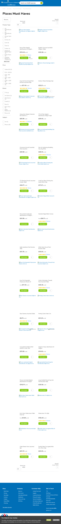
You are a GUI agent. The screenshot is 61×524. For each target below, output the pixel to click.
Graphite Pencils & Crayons (8, 58)
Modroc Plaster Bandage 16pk (45, 81)
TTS (7, 92)
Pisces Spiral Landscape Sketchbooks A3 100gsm (26, 214)
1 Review (29, 55)
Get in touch (21, 493)
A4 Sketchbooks (8, 33)
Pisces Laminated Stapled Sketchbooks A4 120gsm (26, 380)
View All (56, 19)
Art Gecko (8, 95)
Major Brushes (8, 110)
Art (6, 121)
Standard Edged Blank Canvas (45, 214)
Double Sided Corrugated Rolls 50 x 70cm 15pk (46, 447)
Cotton (7, 48)
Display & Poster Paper (8, 52)
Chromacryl (8, 98)
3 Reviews (29, 121)
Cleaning (6, 503)
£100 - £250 (8, 81)
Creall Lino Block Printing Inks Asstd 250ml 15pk (45, 181)
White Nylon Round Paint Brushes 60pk (44, 247)
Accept (48, 520)
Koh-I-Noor (7, 107)
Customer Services (37, 495)
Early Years (6, 491)
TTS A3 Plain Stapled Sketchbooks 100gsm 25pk (45, 114)
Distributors (20, 497)
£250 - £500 (8, 84)
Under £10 (8, 69)
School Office (6, 501)
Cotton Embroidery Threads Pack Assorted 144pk (45, 281)
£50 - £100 (7, 78)
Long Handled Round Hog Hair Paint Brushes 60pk (46, 380)
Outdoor (5, 499)
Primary (5, 493)
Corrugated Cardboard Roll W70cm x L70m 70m (26, 347)
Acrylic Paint (8, 37)
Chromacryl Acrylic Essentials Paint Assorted (27, 148)
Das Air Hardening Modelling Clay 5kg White (45, 148)
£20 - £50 (7, 75)
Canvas (7, 40)
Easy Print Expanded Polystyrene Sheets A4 (25, 281)
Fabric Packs (8, 55)
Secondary (6, 495)
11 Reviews (48, 154)
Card (7, 42)
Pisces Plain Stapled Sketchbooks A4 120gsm (26, 48)
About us (20, 491)
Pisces (7, 113)
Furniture (6, 497)
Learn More (56, 520)
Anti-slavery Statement (38, 501)
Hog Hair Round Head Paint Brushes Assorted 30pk (27, 81)
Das (6, 104)
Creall (7, 101)
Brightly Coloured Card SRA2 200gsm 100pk (45, 48)
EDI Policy (20, 501)
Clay (7, 45)
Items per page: (22, 22)
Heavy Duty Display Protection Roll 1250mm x (27, 114)
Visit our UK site (21, 499)
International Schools (22, 495)
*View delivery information (7, 507)
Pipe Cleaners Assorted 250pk (27, 313)
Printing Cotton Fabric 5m (44, 313)
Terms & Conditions (37, 499)
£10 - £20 (8, 72)
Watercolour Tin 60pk (43, 413)
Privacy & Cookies (37, 497)
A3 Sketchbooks (8, 29)
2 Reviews (29, 88)
